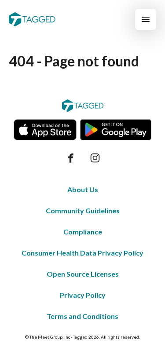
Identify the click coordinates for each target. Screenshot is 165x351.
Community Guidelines (83, 210)
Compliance (82, 231)
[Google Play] (115, 129)
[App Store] (45, 129)
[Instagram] (95, 157)
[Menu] (145, 19)
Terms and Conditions (82, 316)
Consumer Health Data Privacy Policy (82, 253)
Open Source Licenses (83, 274)
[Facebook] (70, 157)
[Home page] (32, 19)
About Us (82, 189)
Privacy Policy (83, 295)
